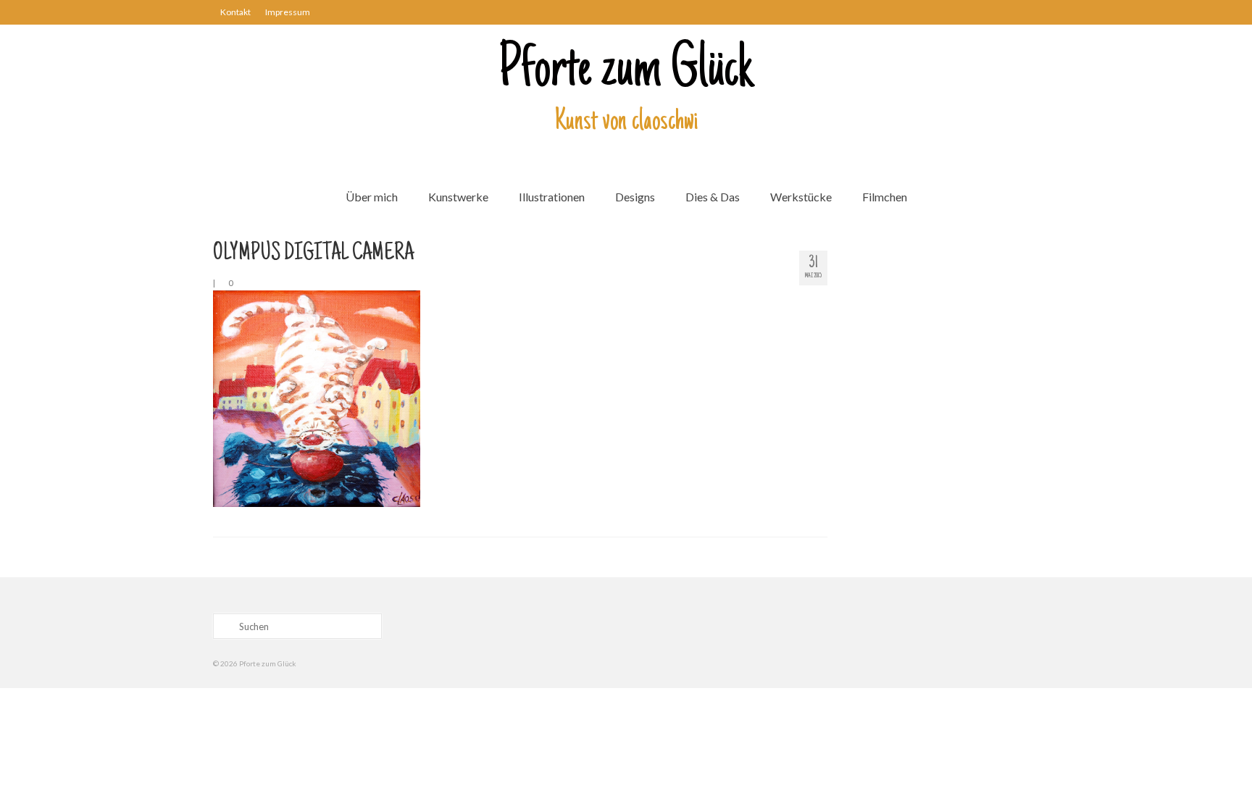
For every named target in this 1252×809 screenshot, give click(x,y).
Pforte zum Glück (626, 71)
